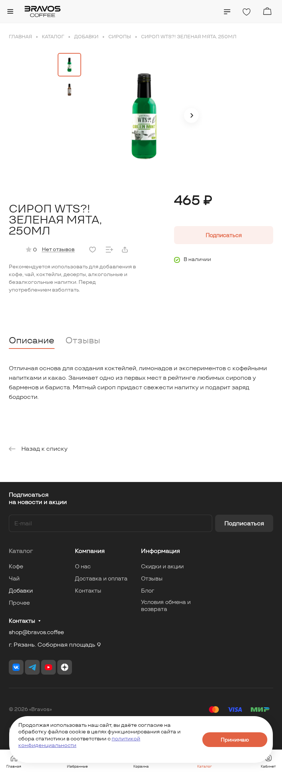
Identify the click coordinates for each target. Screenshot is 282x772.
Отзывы (82, 340)
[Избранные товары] (246, 12)
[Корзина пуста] (267, 11)
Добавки (21, 590)
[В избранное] (92, 249)
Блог (147, 590)
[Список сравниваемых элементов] (227, 11)
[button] (191, 115)
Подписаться (244, 523)
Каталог (21, 551)
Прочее (19, 603)
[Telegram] (32, 667)
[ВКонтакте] (16, 667)
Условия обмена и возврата (166, 605)
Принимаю (235, 739)
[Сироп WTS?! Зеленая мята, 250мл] (144, 116)
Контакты (88, 590)
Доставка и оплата (101, 578)
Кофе (16, 566)
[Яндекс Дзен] (64, 667)
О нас (83, 566)
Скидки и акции (162, 566)
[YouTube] (48, 667)
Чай (14, 578)
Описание (31, 340)
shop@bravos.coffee (36, 632)
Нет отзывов (58, 249)
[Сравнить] (109, 249)
